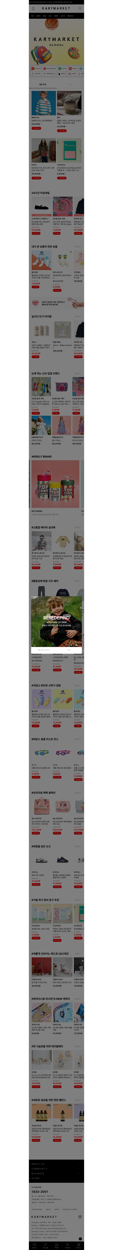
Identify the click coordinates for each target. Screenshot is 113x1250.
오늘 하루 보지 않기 (44, 650)
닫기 (69, 650)
